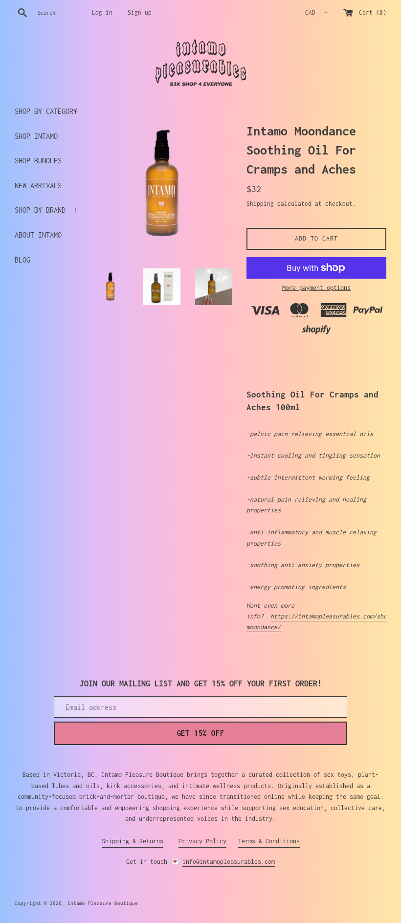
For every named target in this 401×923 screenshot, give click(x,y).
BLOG (22, 260)
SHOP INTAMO (36, 136)
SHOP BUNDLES (38, 160)
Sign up (140, 12)
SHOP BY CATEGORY (46, 111)
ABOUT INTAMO (38, 235)
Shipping (260, 203)
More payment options (316, 287)
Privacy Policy (202, 841)
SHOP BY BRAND (46, 210)
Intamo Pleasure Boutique (102, 903)
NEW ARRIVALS (38, 185)
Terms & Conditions (269, 841)
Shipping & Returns (132, 841)
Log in (102, 12)
